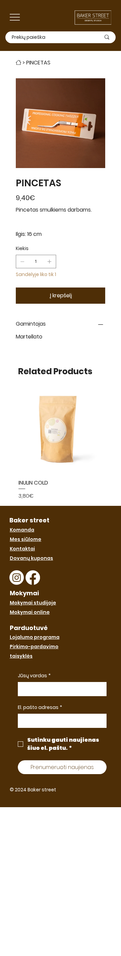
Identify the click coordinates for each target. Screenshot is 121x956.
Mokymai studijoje (33, 602)
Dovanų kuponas (31, 558)
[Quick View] (60, 432)
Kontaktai (22, 548)
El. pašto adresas (40, 707)
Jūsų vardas (34, 676)
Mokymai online (30, 612)
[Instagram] (16, 577)
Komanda (22, 529)
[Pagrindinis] (18, 62)
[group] (60, 444)
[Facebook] (33, 577)
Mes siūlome (25, 539)
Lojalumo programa (34, 637)
